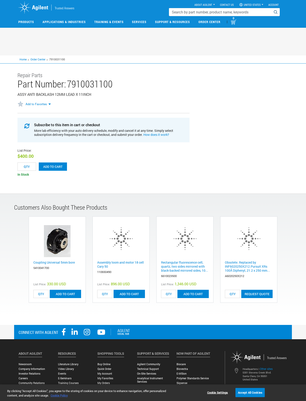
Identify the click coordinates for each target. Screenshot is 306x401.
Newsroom (25, 364)
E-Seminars (64, 378)
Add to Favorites (36, 104)
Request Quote (257, 294)
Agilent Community (148, 364)
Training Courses (68, 383)
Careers (23, 378)
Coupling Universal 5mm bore (54, 262)
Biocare (181, 364)
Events (62, 373)
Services (139, 22)
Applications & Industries (64, 22)
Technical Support (148, 369)
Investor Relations (29, 373)
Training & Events (109, 22)
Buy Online (103, 364)
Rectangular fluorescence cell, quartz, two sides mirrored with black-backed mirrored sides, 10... (184, 266)
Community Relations (32, 383)
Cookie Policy (59, 395)
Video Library (66, 369)
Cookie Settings (217, 392)
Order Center (209, 22)
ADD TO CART (65, 294)
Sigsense (182, 383)
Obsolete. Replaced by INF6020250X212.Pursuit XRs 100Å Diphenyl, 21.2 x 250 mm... (247, 266)
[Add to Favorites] (20, 104)
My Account (104, 373)
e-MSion (182, 373)
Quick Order (104, 369)
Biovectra (182, 369)
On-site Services (146, 373)
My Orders (103, 383)
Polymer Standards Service (193, 378)
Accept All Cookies (250, 392)
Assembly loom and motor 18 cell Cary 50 (120, 264)
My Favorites (105, 378)
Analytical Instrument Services (150, 380)
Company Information (32, 369)
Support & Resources (172, 22)
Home (23, 59)
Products (26, 22)
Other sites (266, 369)
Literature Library (68, 364)
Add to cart (52, 166)
